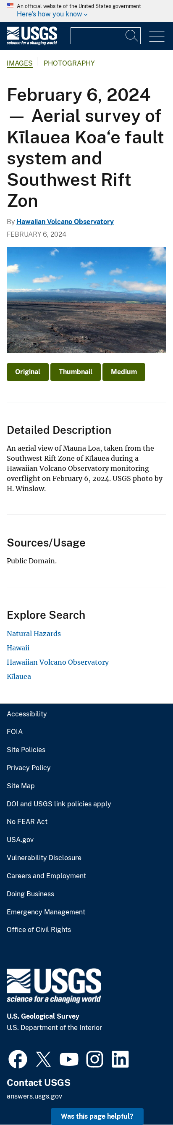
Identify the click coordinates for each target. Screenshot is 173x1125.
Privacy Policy (29, 768)
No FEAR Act (27, 822)
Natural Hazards (34, 633)
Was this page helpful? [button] (97, 1116)
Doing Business (30, 894)
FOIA (15, 732)
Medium (124, 372)
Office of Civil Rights (39, 930)
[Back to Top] (142, 1094)
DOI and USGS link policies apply (59, 804)
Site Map (21, 786)
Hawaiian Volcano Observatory (65, 222)
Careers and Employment (46, 876)
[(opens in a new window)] (18, 1058)
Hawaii (18, 648)
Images (20, 63)
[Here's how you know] (86, 11)
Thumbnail (75, 372)
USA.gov (20, 840)
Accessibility (27, 714)
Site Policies (26, 750)
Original (27, 372)
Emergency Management (46, 912)
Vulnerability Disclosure (44, 858)
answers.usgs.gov (34, 1096)
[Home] (32, 43)
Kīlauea (19, 676)
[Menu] (156, 36)
